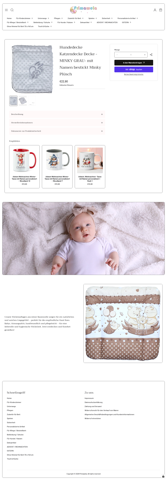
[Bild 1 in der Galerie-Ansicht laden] (13, 101)
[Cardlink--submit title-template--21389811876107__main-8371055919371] (24, 160)
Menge (117, 50)
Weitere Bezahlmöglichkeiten (133, 74)
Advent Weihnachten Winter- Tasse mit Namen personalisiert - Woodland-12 (24, 178)
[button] (25, 18)
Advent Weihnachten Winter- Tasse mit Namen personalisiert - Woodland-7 (57, 178)
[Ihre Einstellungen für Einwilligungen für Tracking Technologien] (163, 476)
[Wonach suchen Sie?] (12, 10)
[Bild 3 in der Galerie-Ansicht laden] (32, 101)
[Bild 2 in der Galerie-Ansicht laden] (23, 101)
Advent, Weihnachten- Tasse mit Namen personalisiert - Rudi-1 (89, 178)
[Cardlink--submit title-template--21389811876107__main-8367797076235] (90, 160)
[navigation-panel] (6, 10)
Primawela (83, 474)
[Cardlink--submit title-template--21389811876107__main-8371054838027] (57, 160)
